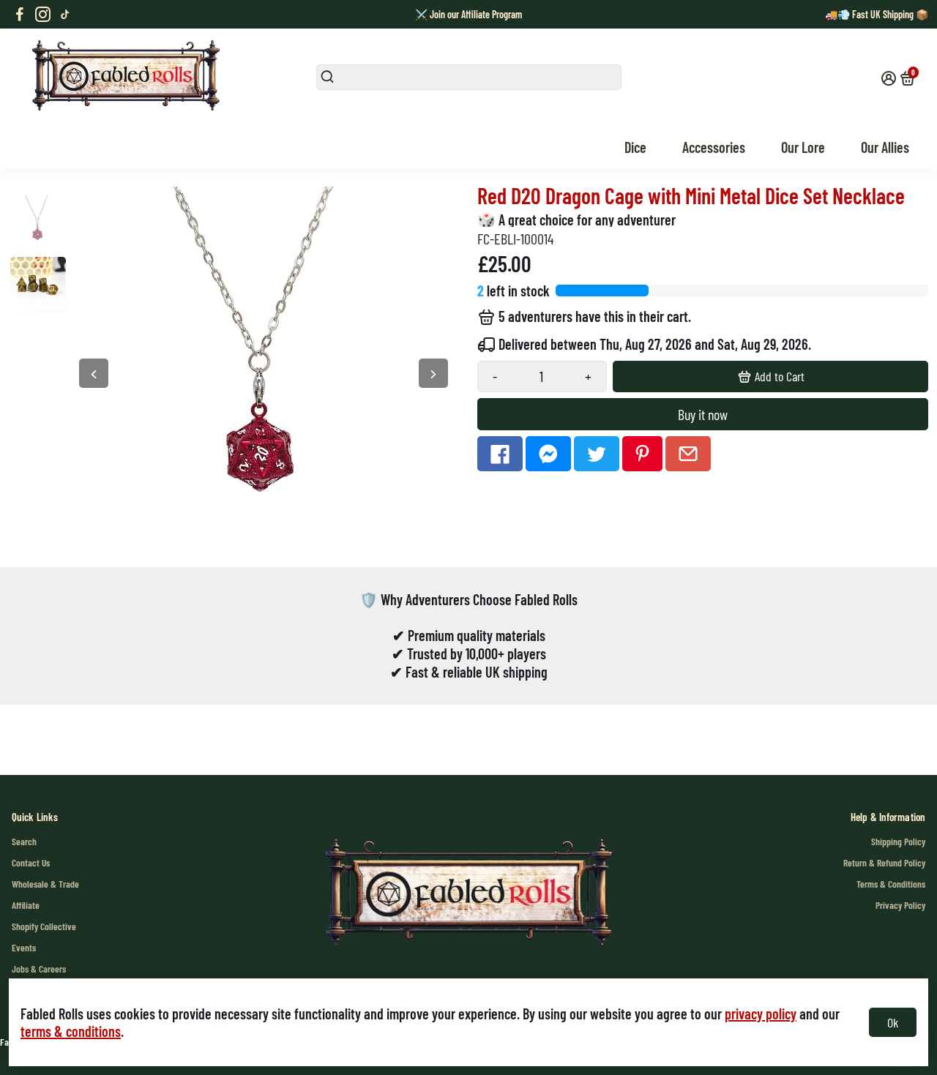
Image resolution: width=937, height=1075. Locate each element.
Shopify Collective (44, 926)
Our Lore (803, 147)
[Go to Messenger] (548, 453)
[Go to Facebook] (20, 14)
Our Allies (885, 147)
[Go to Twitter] (596, 453)
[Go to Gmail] (688, 453)
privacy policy (760, 1013)
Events (24, 947)
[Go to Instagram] (43, 14)
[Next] (433, 373)
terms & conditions (70, 1031)
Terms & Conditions (890, 883)
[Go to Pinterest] (642, 453)
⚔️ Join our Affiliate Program (468, 14)
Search (24, 841)
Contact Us (31, 862)
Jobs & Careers (39, 968)
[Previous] (93, 373)
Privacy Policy (900, 905)
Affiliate (26, 905)
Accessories (713, 147)
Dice (635, 147)
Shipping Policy (898, 841)
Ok (892, 1022)
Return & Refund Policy (884, 862)
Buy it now (703, 414)
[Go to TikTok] (65, 14)
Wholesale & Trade (45, 883)
